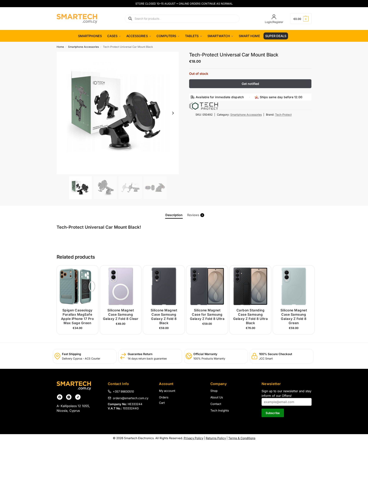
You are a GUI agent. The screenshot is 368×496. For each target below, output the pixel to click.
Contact (215, 404)
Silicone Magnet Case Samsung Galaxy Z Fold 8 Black (164, 316)
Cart (162, 403)
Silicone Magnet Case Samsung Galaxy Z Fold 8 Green (293, 316)
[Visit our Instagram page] (68, 397)
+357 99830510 (123, 391)
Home (60, 46)
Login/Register (274, 22)
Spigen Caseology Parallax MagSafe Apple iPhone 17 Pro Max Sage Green (77, 316)
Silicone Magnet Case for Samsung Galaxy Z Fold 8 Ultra (207, 314)
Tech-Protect (283, 114)
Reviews (195, 215)
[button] (301, 18)
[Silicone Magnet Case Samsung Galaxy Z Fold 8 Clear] (120, 286)
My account (167, 391)
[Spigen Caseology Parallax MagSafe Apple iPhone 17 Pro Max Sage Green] (77, 286)
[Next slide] (173, 113)
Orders (163, 397)
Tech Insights (219, 410)
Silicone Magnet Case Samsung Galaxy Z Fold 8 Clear (121, 314)
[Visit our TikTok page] (78, 397)
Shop (214, 391)
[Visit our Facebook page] (59, 397)
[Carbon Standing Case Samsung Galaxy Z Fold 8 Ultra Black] (250, 286)
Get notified (250, 84)
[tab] (174, 215)
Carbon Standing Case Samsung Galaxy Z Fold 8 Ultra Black (250, 316)
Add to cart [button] (77, 330)
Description (174, 215)
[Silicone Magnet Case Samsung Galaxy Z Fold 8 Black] (164, 286)
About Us (216, 397)
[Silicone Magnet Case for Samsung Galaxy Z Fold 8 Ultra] (207, 286)
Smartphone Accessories (83, 46)
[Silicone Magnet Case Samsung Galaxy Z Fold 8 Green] (293, 286)
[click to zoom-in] (118, 113)
